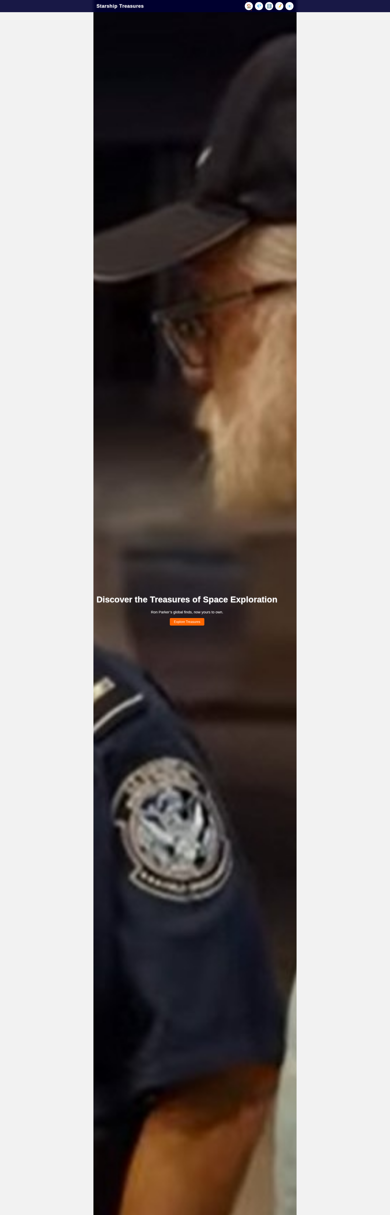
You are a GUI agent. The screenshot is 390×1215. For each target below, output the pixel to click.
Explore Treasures (187, 622)
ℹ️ (269, 6)
